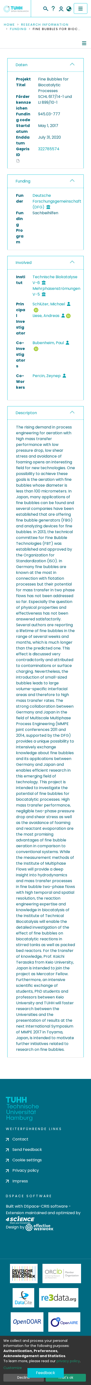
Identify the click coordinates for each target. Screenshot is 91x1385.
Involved (24, 262)
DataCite (23, 1297)
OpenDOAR (27, 1322)
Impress (20, 1181)
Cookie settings (27, 1160)
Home (9, 25)
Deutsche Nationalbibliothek (23, 1273)
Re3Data (58, 1297)
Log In (61, 8)
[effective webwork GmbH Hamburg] (39, 1227)
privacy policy (68, 1361)
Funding (18, 29)
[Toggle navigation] (80, 8)
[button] (69, 9)
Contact (20, 1139)
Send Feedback (27, 1149)
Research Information (45, 25)
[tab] (45, 65)
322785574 (48, 149)
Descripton (26, 413)
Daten (21, 65)
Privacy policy (25, 1170)
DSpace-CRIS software (46, 1206)
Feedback (45, 1373)
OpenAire (64, 1322)
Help (53, 8)
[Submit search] (45, 8)
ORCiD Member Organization (62, 1273)
